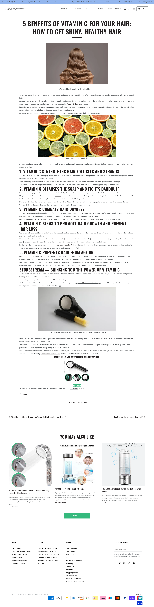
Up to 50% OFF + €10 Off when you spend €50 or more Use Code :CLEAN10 (102, 2)
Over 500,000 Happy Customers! (35, 2)
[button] (125, 8)
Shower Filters (17, 557)
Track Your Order (72, 554)
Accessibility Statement (75, 582)
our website (74, 388)
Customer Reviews (19, 563)
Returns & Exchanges (74, 560)
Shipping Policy (72, 572)
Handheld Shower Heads (21, 551)
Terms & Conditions (73, 579)
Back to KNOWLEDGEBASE (78, 402)
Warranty (69, 563)
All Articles (42, 563)
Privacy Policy (71, 576)
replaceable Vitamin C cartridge (88, 283)
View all (76, 516)
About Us (69, 569)
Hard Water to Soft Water (48, 548)
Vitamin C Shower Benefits (48, 560)
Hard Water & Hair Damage (48, 554)
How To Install (71, 551)
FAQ (68, 557)
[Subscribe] (141, 549)
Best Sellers (16, 548)
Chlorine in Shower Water (47, 557)
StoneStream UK (24, 595)
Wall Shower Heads (19, 554)
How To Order (71, 548)
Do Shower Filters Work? (47, 551)
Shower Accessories (19, 560)
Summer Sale (60, 2)
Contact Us (70, 566)
